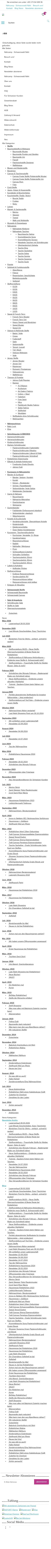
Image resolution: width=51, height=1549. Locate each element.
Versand (35, 1534)
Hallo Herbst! (14, 1079)
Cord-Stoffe (12, 187)
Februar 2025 (8, 670)
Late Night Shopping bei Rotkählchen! (24, 972)
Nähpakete (11, 226)
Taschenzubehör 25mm (22, 557)
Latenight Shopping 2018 (19, 875)
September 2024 (9, 718)
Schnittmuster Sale (15, 603)
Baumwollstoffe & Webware (18, 149)
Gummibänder (13, 508)
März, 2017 (7, 895)
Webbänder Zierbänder (22, 491)
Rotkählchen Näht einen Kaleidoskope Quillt (26, 1092)
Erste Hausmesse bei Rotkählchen (22, 949)
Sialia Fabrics (23, 408)
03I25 (15, 292)
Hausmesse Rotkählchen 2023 (21, 800)
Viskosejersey (18, 372)
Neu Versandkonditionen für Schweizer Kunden (28, 780)
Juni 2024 (6, 744)
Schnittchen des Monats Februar (22, 764)
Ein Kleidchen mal (16, 985)
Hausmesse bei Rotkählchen (20, 898)
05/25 (15, 297)
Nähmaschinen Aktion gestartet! (21, 710)
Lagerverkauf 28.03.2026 (19, 624)
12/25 (15, 311)
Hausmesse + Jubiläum (18, 821)
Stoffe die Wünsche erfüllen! (20, 998)
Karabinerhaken (19, 538)
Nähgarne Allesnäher (21, 499)
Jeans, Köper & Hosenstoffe (18, 190)
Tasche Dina (23, 248)
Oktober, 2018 (8, 869)
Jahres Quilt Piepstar (21, 380)
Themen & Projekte (15, 377)
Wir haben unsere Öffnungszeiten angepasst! (27, 941)
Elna (9, 429)
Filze (14, 185)
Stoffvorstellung (13, 284)
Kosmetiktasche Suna (27, 237)
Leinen (10, 207)
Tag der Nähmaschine (17, 746)
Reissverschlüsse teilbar (23, 579)
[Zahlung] (19, 1505)
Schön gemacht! (15, 1105)
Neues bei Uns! (15, 1068)
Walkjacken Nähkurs (17, 1055)
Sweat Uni (17, 328)
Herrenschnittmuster (15, 439)
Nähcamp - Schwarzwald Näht (18, 5)
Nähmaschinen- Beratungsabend (22, 811)
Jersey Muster (18, 361)
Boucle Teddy (18, 198)
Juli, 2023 (6, 784)
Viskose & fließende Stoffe (18, 331)
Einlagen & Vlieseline (16, 585)
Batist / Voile (18, 333)
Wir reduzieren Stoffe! (17, 1030)
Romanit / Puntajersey (22, 369)
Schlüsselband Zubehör (22, 552)
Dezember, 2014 (9, 1035)
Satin (15, 342)
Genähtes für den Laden (18, 1097)
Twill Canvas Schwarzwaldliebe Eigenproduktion (28, 834)
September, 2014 (9, 1060)
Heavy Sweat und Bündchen (24, 322)
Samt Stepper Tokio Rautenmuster (22, 790)
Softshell (16, 281)
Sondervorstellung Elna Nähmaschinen (24, 1082)
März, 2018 (7, 887)
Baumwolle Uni (19, 157)
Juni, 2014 (6, 1102)
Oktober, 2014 (8, 1053)
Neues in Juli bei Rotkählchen (20, 926)
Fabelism (21, 397)
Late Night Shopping (17, 905)
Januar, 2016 (7, 961)
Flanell (15, 160)
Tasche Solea (23, 253)
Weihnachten (18, 419)
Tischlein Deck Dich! (17, 956)
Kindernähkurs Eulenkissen (19, 1063)
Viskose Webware (20, 353)
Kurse (11, 988)
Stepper (16, 215)
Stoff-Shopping (14, 1006)
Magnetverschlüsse (21, 541)
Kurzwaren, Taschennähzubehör (20, 532)
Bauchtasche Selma (26, 234)
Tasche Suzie (23, 262)
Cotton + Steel (24, 394)
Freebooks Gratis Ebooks (23, 464)
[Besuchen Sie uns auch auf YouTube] (9, 1528)
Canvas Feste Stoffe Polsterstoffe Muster (30, 176)
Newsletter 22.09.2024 (18, 724)
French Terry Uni (19, 320)
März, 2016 (7, 954)
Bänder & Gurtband (15, 475)
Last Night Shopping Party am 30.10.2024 (26, 713)
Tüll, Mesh (17, 350)
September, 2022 (9, 808)
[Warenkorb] (47, 14)
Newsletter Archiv (10, 1120)
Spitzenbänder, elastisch (23, 513)
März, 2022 (7, 829)
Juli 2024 (6, 736)
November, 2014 (9, 1042)
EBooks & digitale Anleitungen (19, 461)
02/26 (15, 289)
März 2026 (6, 621)
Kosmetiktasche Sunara (27, 240)
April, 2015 (7, 982)
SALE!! (11, 977)
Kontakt (9, 8)
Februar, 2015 (8, 1003)
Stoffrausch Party (15, 882)
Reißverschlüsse (14, 571)
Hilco (20, 402)
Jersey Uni (17, 364)
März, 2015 (7, 992)
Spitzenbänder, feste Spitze (24, 488)
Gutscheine (13, 1037)
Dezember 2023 (9, 769)
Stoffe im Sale (13, 606)
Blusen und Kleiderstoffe (17, 168)
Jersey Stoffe (12, 358)
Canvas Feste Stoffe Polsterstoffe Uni (28, 179)
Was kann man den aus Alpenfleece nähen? (26, 1027)
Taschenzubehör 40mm (22, 563)
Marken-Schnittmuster (16, 445)
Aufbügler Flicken (20, 568)
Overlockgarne (19, 502)
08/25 (15, 303)
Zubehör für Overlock (17, 1095)
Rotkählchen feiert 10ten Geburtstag (23, 831)
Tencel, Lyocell (19, 347)
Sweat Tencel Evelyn (17, 837)
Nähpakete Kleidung (21, 229)
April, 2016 (7, 946)
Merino (15, 212)
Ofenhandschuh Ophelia (28, 245)
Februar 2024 (8, 759)
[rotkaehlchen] (5, 15)
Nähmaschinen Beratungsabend (22, 872)
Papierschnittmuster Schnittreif (25, 456)
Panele (10, 264)
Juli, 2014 (6, 1086)
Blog (4, 1186)
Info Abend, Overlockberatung (21, 964)
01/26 (15, 286)
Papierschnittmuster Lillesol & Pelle (27, 453)
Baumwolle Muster (20, 151)
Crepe (15, 336)
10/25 (15, 309)
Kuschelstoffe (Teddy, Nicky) (19, 196)
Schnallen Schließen (21, 555)
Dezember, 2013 (9, 1110)
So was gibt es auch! (17, 1076)
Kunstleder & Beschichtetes (18, 193)
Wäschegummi (19, 516)
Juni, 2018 (6, 880)
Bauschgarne (18, 497)
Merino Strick (14, 787)
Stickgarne (17, 505)
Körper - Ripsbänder (21, 483)
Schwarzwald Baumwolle (17, 592)
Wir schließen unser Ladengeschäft (23, 721)
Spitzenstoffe (18, 344)
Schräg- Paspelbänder (22, 486)
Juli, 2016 (6, 921)
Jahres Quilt (17, 467)
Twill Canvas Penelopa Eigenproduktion (25, 842)
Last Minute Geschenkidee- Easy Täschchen (27, 631)
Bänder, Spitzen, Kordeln (23, 477)
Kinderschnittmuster (15, 442)
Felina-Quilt (13, 1021)
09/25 (15, 306)
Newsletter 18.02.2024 (18, 762)
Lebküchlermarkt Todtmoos (19, 803)
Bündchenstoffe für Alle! (18, 923)
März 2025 (6, 646)
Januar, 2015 (7, 1019)
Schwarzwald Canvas (16, 595)
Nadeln (15, 543)
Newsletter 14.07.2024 (18, 739)
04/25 (15, 295)
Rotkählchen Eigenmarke (17, 459)
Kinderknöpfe (18, 524)
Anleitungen (13, 1113)
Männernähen (14, 1014)
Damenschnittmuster (15, 437)
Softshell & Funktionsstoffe (18, 267)
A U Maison (22, 386)
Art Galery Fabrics (25, 391)
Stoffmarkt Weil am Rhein (19, 824)
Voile (14, 355)
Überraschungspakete (16, 608)
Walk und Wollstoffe (21, 220)
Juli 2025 (6, 636)
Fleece (15, 273)
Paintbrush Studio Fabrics (28, 405)
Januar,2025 (7, 692)
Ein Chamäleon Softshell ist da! (21, 908)
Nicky (15, 204)
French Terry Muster (21, 317)
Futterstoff (17, 339)
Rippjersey (17, 366)
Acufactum (22, 388)
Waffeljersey (18, 375)
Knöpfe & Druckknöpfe (16, 519)
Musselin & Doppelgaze (17, 223)
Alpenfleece (17, 270)
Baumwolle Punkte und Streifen (25, 154)
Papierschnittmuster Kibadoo (24, 450)
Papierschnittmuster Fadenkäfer (26, 448)
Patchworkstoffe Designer (23, 162)
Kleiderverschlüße (20, 527)
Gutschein (12, 613)
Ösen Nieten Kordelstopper (24, 530)
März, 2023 (7, 798)
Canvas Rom (18, 182)
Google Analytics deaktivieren (14, 1537)
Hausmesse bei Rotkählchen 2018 (22, 890)
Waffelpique (17, 165)
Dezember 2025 (9, 628)
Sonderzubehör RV (20, 577)
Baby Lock (11, 426)
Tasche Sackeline (25, 251)
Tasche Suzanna (25, 259)
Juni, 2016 (6, 931)
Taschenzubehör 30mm (22, 560)
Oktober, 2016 (8, 903)
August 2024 (7, 728)
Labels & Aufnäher (14, 566)
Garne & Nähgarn (14, 494)
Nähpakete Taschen (21, 231)
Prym (15, 549)
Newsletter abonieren (34, 8)
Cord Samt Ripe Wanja (18, 793)
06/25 (15, 300)
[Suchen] (48, 21)
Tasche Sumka (24, 256)
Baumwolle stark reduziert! (19, 1024)
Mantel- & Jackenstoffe (16, 209)
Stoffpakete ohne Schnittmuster (26, 416)
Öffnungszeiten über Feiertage (21, 772)
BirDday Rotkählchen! (17, 995)
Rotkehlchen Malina (16, 1048)
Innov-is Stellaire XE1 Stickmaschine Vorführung (28, 818)
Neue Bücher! (14, 974)
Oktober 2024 (8, 708)
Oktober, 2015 (8, 969)
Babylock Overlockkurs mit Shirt (21, 1045)
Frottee (16, 201)
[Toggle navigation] (2, 22)
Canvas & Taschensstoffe (17, 174)
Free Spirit (22, 399)
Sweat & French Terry (16, 314)
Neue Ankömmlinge (16, 1089)
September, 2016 (9, 913)
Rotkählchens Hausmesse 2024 (21, 754)
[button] (43, 14)
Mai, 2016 (6, 939)
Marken (16, 383)
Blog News (19, 8)
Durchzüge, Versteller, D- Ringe (26, 535)
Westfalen (22, 413)
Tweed (15, 218)
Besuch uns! (38, 5)
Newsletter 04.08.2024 (18, 731)
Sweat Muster (18, 325)
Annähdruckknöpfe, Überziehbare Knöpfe (30, 521)
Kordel (15, 480)
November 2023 (9, 777)
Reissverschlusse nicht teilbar (25, 582)
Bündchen (11, 171)
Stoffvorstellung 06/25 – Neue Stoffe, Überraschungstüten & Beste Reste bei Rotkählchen (23, 652)
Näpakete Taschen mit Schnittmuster (33, 242)
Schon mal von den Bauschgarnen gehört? (26, 934)
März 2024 (6, 751)
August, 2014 (8, 1073)
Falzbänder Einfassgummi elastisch (27, 510)
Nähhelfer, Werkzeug (21, 546)
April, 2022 (7, 816)
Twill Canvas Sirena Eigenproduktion (23, 840)
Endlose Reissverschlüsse (23, 574)
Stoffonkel (22, 410)
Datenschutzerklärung (35, 1488)
